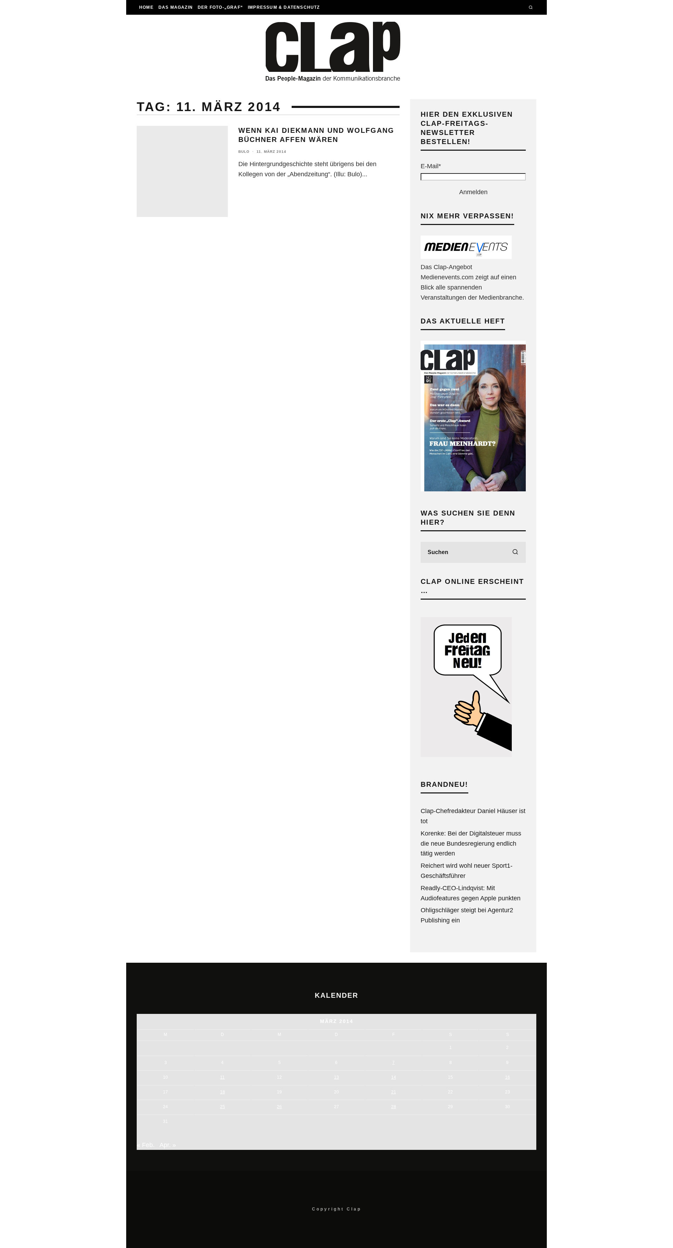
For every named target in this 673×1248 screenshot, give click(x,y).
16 (507, 1077)
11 (222, 1077)
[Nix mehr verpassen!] (466, 256)
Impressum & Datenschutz (284, 7)
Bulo (244, 152)
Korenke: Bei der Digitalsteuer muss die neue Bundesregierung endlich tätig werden (471, 843)
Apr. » (167, 1144)
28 (393, 1106)
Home (146, 7)
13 (336, 1077)
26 (279, 1106)
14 (393, 1077)
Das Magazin (175, 7)
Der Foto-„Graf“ (220, 7)
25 (222, 1106)
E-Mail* (431, 166)
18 (222, 1092)
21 (393, 1092)
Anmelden (473, 192)
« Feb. (146, 1144)
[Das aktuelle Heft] (473, 489)
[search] (515, 552)
